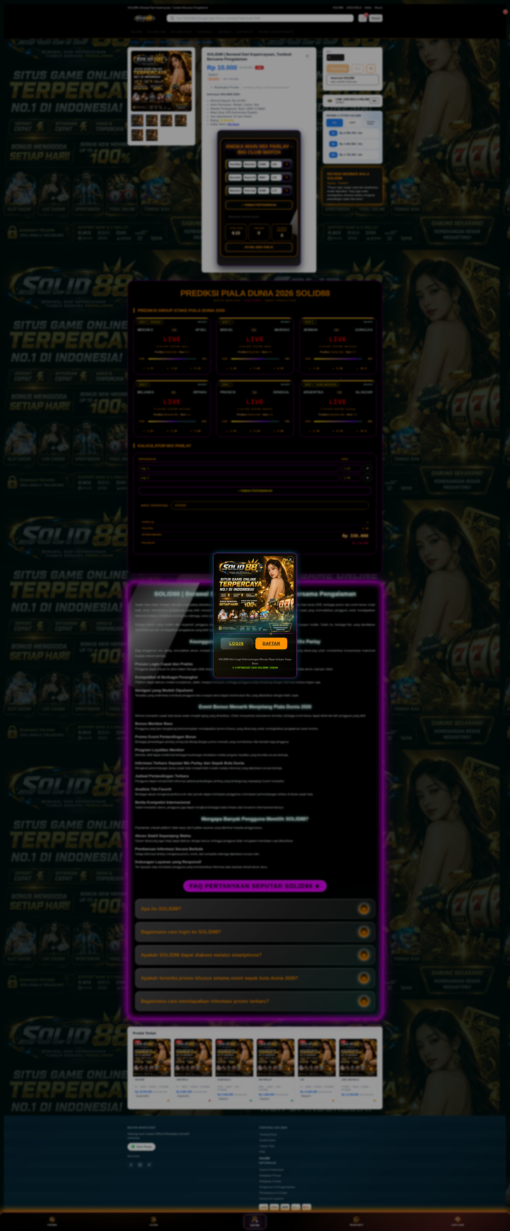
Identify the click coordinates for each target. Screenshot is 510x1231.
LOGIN (236, 643)
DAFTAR (271, 643)
